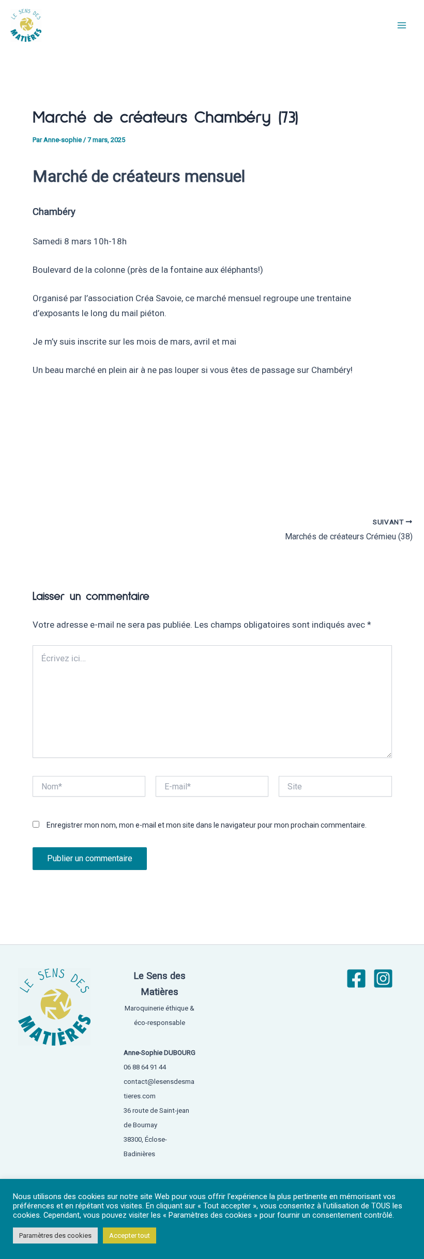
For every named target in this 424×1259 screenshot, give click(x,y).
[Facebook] (356, 978)
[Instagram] (383, 978)
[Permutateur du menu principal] (402, 25)
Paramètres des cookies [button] (55, 1239)
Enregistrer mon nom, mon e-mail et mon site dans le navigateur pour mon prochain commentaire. (207, 825)
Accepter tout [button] (129, 1239)
